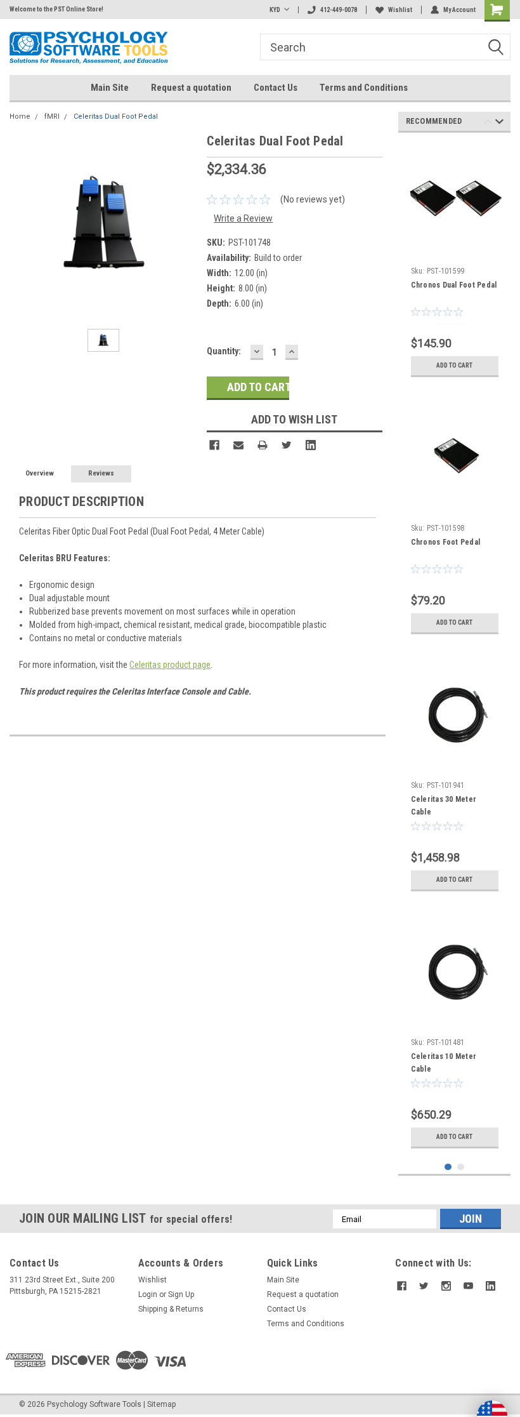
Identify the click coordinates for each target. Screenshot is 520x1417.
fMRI (52, 116)
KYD (275, 9)
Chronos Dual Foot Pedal (454, 285)
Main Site (110, 87)
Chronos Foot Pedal (446, 542)
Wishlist (400, 9)
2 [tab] (460, 1167)
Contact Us (275, 87)
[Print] (262, 445)
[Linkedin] (311, 445)
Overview (39, 473)
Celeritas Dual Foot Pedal (116, 116)
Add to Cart (454, 365)
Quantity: (224, 351)
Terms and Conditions (364, 87)
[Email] (238, 445)
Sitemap (161, 1404)
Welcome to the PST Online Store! (56, 9)
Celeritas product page (170, 665)
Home (20, 116)
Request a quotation (191, 87)
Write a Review (243, 218)
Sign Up (181, 1294)
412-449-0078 (338, 9)
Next (499, 123)
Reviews (101, 473)
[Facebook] (214, 445)
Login (147, 1294)
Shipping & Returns (171, 1309)
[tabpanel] (455, 263)
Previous (488, 123)
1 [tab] (448, 1167)
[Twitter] (287, 445)
